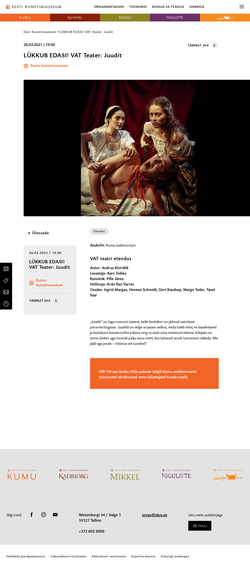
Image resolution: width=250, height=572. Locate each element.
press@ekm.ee (154, 515)
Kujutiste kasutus (143, 556)
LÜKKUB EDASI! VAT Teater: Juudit (86, 32)
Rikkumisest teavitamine (109, 556)
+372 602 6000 (91, 531)
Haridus (196, 7)
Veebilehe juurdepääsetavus (25, 556)
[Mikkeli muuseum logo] (125, 17)
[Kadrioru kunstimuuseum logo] (75, 17)
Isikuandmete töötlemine (68, 556)
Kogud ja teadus (168, 7)
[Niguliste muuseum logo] (175, 17)
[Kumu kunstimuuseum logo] (25, 17)
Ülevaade (40, 233)
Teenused (138, 7)
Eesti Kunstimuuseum (40, 32)
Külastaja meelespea (175, 556)
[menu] (241, 6)
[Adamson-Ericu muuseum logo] (225, 17)
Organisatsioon (109, 7)
